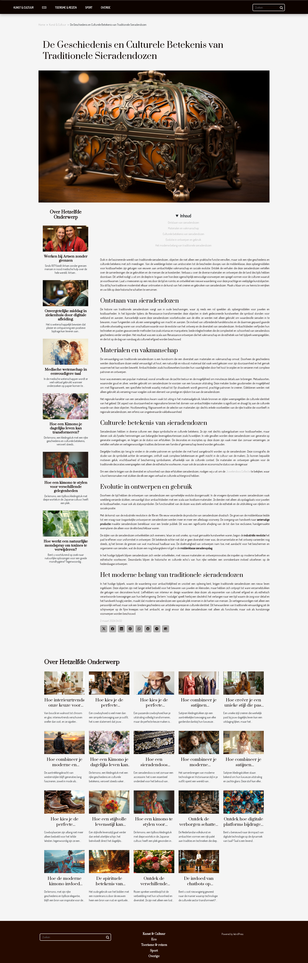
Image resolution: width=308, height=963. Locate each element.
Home (41, 24)
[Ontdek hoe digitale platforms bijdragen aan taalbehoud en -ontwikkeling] (243, 801)
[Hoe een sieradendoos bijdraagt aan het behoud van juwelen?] (154, 742)
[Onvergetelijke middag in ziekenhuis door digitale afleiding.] (65, 293)
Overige (106, 7)
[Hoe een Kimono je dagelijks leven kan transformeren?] (65, 406)
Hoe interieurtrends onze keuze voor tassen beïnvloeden (64, 705)
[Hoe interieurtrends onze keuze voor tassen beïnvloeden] (64, 682)
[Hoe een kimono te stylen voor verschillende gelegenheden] (65, 465)
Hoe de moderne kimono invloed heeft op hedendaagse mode (64, 886)
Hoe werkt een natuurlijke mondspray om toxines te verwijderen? (66, 545)
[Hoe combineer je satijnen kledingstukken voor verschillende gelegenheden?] (199, 682)
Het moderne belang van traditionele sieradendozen (183, 245)
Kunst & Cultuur (24, 7)
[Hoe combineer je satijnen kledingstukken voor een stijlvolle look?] (243, 742)
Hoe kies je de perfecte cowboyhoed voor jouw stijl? (109, 708)
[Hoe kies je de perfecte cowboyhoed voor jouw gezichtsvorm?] (154, 682)
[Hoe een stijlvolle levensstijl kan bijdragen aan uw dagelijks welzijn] (109, 801)
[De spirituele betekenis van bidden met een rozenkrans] (109, 861)
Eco (44, 7)
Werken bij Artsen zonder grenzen (66, 258)
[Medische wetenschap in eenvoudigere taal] (65, 352)
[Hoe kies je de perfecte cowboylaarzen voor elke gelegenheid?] (64, 801)
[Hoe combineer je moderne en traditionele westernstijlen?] (64, 742)
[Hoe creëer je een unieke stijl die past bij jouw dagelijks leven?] (243, 682)
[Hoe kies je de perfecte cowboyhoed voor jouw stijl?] (109, 682)
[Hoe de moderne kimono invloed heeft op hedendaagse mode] (64, 861)
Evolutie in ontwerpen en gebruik (183, 239)
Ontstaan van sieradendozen (183, 222)
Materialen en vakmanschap (183, 228)
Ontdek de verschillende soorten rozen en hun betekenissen (154, 886)
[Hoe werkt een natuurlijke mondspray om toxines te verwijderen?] (65, 523)
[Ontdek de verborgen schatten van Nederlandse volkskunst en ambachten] (199, 801)
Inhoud (185, 215)
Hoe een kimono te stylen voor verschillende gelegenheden (65, 486)
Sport (88, 7)
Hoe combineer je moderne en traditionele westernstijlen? (64, 767)
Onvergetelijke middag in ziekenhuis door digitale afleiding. (66, 315)
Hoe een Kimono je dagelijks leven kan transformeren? (66, 428)
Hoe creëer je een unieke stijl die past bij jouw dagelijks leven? (243, 708)
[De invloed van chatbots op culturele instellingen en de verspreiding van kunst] (199, 861)
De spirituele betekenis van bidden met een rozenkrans (109, 886)
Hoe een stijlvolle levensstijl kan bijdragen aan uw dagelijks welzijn (109, 827)
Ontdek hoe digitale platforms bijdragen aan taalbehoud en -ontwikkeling (243, 827)
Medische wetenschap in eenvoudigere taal (66, 371)
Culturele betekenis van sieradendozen (183, 234)
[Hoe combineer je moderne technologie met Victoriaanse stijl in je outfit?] (199, 742)
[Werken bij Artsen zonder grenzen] (65, 239)
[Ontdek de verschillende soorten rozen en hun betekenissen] (154, 861)
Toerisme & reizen (66, 7)
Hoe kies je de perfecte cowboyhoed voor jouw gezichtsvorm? (154, 708)
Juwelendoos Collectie (238, 471)
